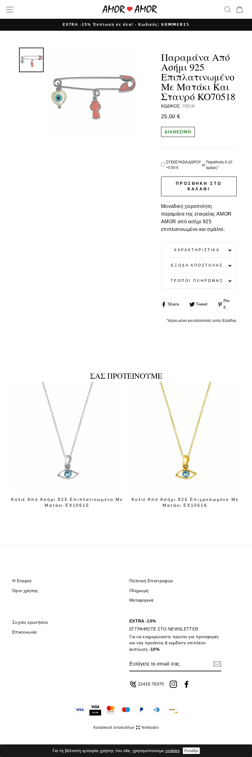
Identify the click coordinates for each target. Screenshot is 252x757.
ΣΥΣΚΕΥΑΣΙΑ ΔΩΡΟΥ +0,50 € (183, 165)
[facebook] (186, 684)
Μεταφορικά (141, 600)
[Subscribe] (217, 664)
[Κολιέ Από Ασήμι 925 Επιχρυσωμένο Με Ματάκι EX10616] (185, 438)
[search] (227, 9)
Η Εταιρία (21, 581)
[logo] (129, 9)
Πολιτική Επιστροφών (151, 581)
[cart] (239, 9)
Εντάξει (191, 750)
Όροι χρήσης (25, 590)
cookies (172, 750)
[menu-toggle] (9, 9)
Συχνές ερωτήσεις (30, 622)
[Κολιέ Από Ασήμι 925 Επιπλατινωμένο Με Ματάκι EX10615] (67, 438)
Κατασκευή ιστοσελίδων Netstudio (126, 727)
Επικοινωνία (24, 632)
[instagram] (173, 684)
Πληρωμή (138, 590)
